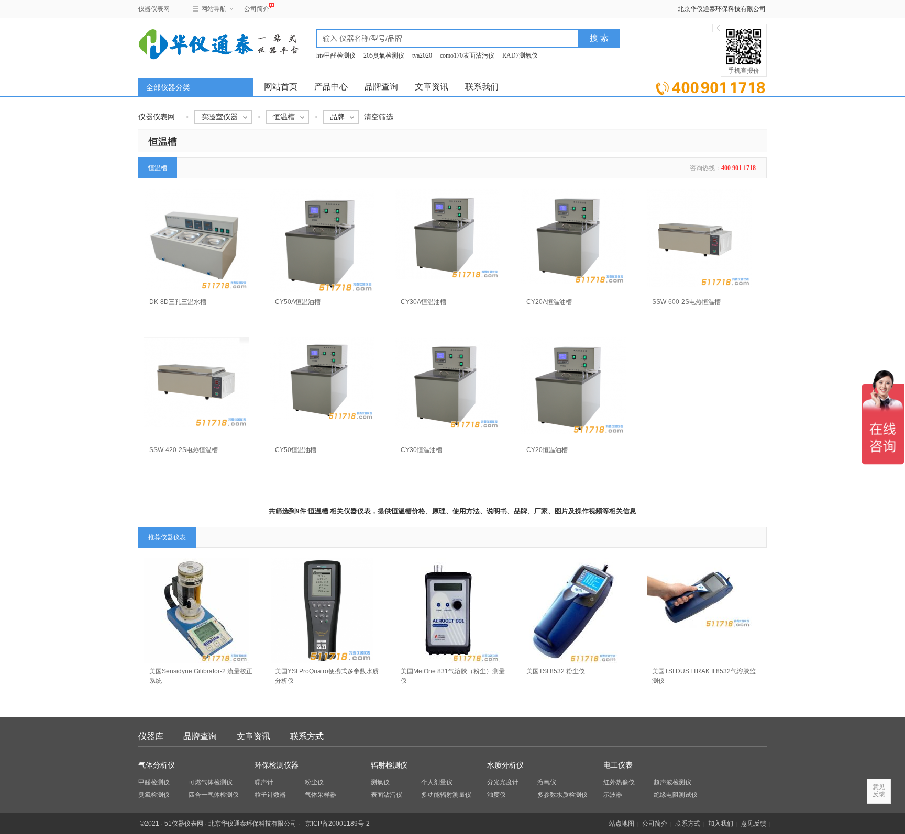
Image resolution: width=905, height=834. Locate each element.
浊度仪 (496, 794)
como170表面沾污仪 (467, 55)
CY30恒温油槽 (421, 450)
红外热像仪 (619, 782)
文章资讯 (431, 86)
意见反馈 (753, 823)
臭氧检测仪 (154, 794)
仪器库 (150, 736)
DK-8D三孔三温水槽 (177, 302)
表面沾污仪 (386, 794)
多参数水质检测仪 (562, 794)
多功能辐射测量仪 (446, 794)
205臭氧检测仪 (383, 55)
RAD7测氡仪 (520, 55)
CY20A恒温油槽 (549, 302)
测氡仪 (380, 782)
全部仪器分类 (168, 88)
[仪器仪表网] (194, 43)
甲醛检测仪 (154, 782)
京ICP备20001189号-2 (337, 823)
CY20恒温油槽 (547, 450)
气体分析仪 (156, 765)
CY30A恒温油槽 (423, 302)
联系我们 (482, 86)
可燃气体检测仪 (211, 782)
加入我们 (720, 823)
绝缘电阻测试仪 (676, 794)
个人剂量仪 (436, 782)
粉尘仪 (314, 782)
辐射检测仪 (389, 765)
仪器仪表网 (154, 9)
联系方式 (307, 736)
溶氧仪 (546, 782)
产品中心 (331, 86)
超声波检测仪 (672, 782)
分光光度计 (502, 782)
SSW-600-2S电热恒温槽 (686, 302)
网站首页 (280, 86)
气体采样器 (320, 794)
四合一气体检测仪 (214, 794)
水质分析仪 (505, 765)
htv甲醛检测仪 (336, 55)
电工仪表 (618, 765)
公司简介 (256, 9)
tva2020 (422, 55)
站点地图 (621, 823)
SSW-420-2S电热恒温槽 (183, 450)
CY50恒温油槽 (295, 450)
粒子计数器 (270, 794)
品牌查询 (381, 86)
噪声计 (264, 782)
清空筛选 (378, 117)
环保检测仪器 (277, 765)
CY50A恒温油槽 (298, 302)
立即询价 (710, 86)
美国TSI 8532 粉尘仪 (555, 671)
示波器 (612, 794)
